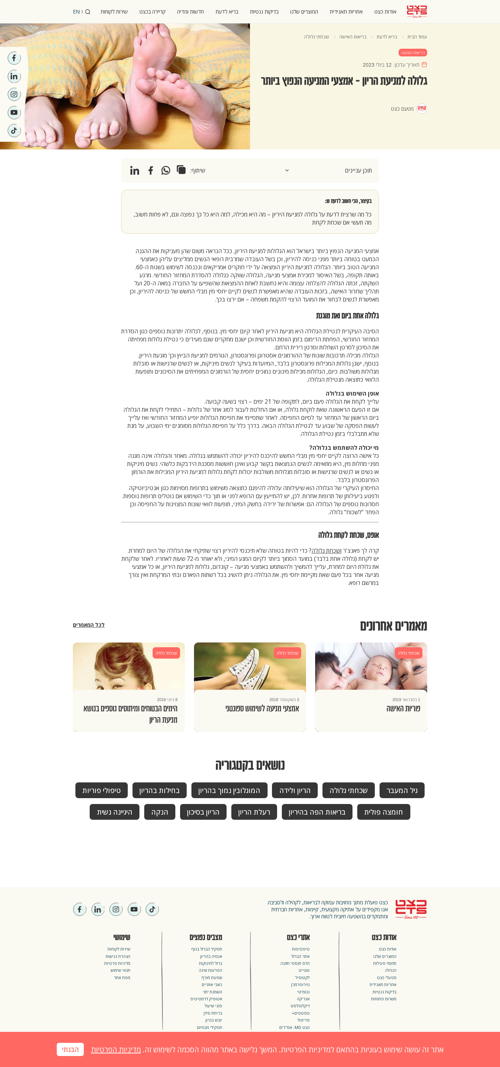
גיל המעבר (402, 790)
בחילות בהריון (159, 790)
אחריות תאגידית (346, 11)
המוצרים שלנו (304, 11)
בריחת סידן (213, 1013)
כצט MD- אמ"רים (294, 1027)
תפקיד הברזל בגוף (206, 949)
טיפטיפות (301, 949)
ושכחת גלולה (326, 551)
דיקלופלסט (300, 1005)
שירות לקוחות (114, 11)
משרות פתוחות (383, 998)
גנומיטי (303, 991)
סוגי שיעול (213, 1005)
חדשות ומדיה (190, 11)
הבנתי (70, 1049)
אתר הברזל (300, 956)
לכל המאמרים (89, 625)
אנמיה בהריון (211, 956)
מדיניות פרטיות (117, 963)
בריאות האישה (352, 36)
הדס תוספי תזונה (295, 963)
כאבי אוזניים (212, 984)
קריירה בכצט (152, 11)
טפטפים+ (301, 1013)
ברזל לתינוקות (210, 963)
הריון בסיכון (203, 812)
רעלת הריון (254, 812)
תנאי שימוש (120, 970)
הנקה (159, 812)
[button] (328, 170)
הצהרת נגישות (118, 956)
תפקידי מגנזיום (209, 1027)
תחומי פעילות (384, 963)
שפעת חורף (212, 977)
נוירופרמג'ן (300, 984)
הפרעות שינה (210, 970)
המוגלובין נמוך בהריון (229, 790)
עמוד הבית (417, 36)
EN (76, 11)
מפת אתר (122, 977)
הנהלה (390, 970)
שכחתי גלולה (316, 36)
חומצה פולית (383, 812)
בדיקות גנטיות (264, 11)
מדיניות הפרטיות (116, 1050)
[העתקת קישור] (181, 169)
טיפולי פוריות (101, 790)
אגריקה (303, 998)
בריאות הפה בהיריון (317, 812)
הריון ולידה (295, 790)
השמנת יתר (212, 991)
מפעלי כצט (386, 977)
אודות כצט (385, 11)
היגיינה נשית (115, 812)
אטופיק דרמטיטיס (206, 998)
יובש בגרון (213, 1020)
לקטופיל (302, 977)
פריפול (304, 1020)
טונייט (304, 970)
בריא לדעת (227, 11)
